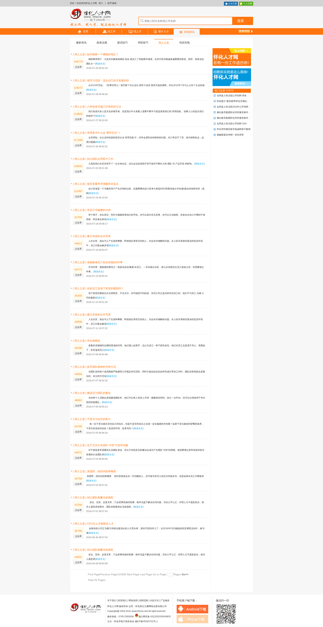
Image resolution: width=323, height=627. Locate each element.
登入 (101, 3)
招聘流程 (143, 600)
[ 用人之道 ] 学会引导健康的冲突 (92, 210)
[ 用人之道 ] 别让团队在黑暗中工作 (93, 158)
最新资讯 (81, 42)
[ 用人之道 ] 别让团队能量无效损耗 (93, 497)
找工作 (112, 31)
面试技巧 (122, 42)
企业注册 (232, 3)
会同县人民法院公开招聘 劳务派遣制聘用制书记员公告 (244, 95)
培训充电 (184, 42)
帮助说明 (133, 600)
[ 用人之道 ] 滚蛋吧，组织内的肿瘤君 (94, 471)
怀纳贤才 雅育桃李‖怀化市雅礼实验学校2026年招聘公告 (244, 101)
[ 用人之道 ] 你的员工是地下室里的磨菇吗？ (98, 288)
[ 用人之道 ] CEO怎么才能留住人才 (93, 523)
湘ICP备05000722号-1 (146, 621)
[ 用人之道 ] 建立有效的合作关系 (92, 236)
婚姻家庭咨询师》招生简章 (230, 134)
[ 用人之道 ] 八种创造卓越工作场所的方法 (97, 106)
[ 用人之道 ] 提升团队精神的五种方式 (94, 366)
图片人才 (163, 31)
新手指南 (111, 3)
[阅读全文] (100, 63)
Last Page (145, 574)
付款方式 (154, 600)
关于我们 (111, 600)
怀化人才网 (98, 17)
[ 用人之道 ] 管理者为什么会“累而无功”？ (96, 132)
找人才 (137, 31)
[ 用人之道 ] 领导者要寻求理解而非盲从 (96, 183)
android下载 (192, 609)
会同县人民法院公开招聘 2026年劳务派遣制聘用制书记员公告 (247, 123)
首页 (85, 31)
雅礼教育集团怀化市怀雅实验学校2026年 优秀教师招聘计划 (246, 112)
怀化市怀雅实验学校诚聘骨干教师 (233, 129)
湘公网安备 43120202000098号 (155, 616)
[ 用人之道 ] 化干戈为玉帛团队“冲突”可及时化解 (100, 445)
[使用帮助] (246, 31)
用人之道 (164, 42)
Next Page (133, 574)
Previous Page (108, 574)
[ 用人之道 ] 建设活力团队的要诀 (92, 392)
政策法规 (102, 42)
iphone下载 (192, 619)
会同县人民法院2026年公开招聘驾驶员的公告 (239, 106)
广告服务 (165, 600)
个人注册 (247, 3)
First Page (94, 574)
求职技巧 (143, 42)
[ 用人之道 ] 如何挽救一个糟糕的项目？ (96, 54)
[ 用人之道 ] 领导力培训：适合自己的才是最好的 (101, 80)
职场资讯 (189, 32)
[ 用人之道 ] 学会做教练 (86, 340)
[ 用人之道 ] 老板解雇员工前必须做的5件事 (98, 262)
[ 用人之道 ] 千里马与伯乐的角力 (92, 419)
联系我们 (122, 600)
